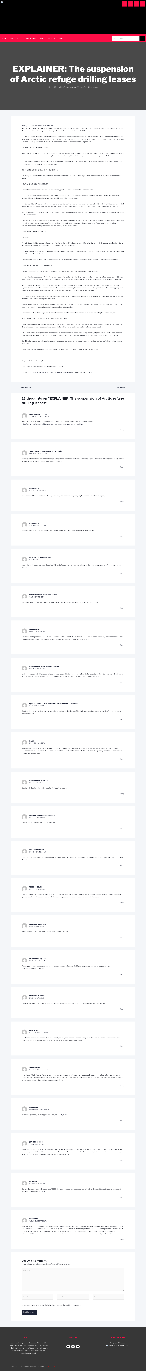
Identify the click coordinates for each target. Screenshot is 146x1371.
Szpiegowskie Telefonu (39, 414)
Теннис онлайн (35, 887)
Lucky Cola (63, 1115)
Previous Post (25, 387)
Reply (122, 430)
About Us (51, 38)
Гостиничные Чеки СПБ (38, 780)
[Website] (108, 1297)
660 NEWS (89, 372)
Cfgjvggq (33, 1182)
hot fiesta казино (36, 850)
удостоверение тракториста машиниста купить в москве (53, 704)
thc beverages (66, 1226)
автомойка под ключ (38, 959)
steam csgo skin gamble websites (43, 595)
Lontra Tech (51, 1366)
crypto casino (41, 1192)
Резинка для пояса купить (40, 558)
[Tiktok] (136, 4)
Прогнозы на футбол (37, 924)
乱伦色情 (31, 741)
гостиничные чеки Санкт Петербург (44, 666)
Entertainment (30, 38)
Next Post (122, 387)
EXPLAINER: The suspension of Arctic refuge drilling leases (50, 372)
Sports (41, 38)
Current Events (15, 38)
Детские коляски (36, 1142)
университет (34, 629)
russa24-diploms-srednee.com (42, 815)
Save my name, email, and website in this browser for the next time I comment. (52, 1305)
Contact (61, 38)
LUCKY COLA (33, 1107)
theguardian (34, 1068)
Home (4, 38)
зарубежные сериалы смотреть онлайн (45, 451)
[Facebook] (130, 4)
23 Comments (37, 126)
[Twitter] (142, 4)
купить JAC (33, 1030)
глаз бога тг (34, 488)
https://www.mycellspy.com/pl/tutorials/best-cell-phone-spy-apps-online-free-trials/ (52, 424)
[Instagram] (124, 4)
